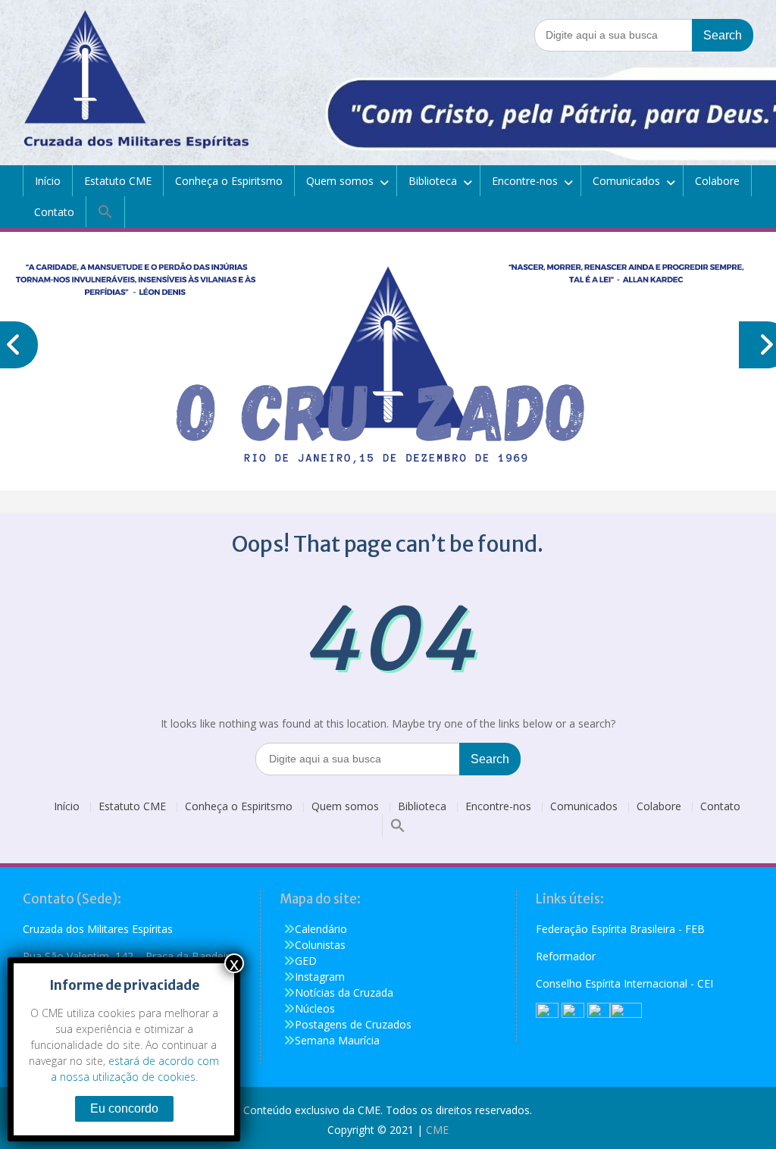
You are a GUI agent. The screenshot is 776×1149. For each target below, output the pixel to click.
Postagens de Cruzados (353, 1024)
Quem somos (340, 181)
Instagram (320, 976)
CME (437, 1129)
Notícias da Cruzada (344, 992)
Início (48, 181)
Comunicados (626, 181)
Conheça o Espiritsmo (229, 181)
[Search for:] (643, 34)
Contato (54, 212)
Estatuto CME (118, 181)
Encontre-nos (525, 181)
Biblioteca (432, 181)
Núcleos (315, 1008)
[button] (105, 212)
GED (306, 960)
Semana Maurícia (337, 1040)
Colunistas (320, 945)
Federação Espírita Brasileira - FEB (620, 929)
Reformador (566, 956)
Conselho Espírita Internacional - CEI (624, 983)
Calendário (321, 929)
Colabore (717, 181)
